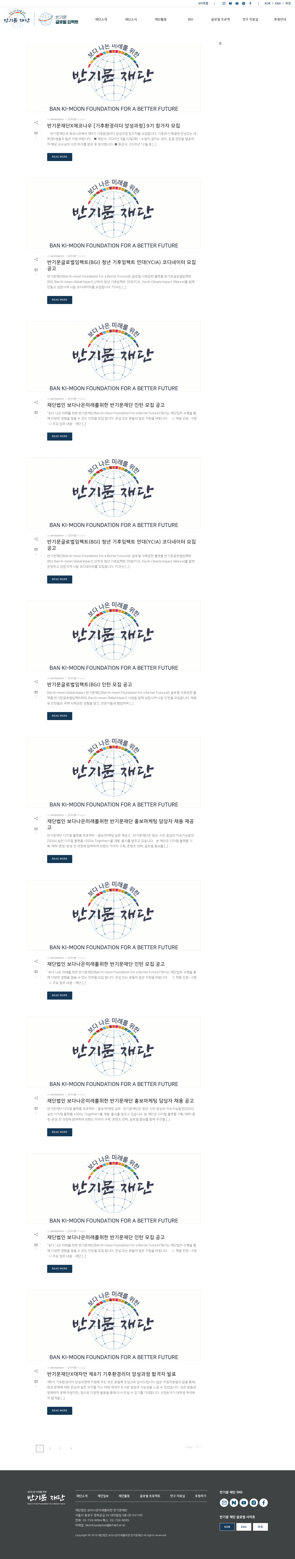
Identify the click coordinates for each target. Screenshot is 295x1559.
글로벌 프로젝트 (220, 24)
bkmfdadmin (57, 119)
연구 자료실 (250, 19)
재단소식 (131, 19)
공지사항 (71, 119)
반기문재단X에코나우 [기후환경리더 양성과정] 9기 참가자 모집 (113, 126)
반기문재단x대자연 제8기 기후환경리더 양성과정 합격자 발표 (111, 1374)
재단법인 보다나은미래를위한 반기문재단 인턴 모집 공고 (106, 405)
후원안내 (280, 19)
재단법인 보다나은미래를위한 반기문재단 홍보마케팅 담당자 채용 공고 (120, 1101)
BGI (190, 19)
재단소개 (101, 19)
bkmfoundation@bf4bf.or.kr (105, 1525)
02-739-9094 (92, 1520)
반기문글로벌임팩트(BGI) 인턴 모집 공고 (89, 684)
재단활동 (161, 19)
